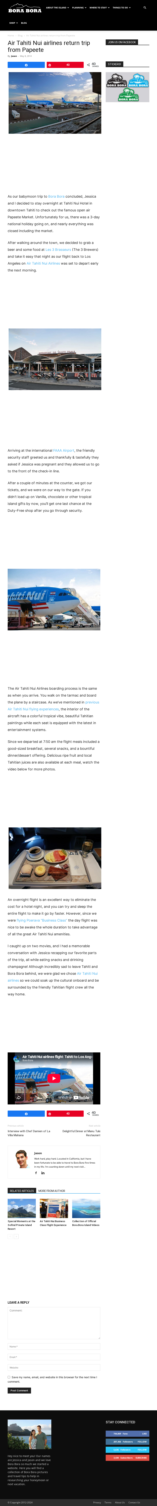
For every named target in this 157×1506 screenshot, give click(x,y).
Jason (14, 56)
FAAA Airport (63, 450)
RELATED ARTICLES (22, 1190)
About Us (120, 1502)
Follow (142, 1441)
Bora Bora (56, 196)
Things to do (120, 7)
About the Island (56, 7)
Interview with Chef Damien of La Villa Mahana (29, 1133)
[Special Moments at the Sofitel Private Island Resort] (22, 1208)
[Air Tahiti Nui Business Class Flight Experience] (54, 1208)
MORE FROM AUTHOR (51, 1190)
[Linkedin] (44, 1173)
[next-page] (16, 1236)
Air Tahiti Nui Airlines (43, 263)
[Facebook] (37, 1173)
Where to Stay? (98, 7)
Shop (12, 22)
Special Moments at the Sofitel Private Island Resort (21, 1225)
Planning (78, 7)
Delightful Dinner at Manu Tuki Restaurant (81, 1133)
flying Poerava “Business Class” (42, 920)
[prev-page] (10, 1236)
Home (11, 35)
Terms (108, 1502)
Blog (24, 22)
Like (144, 1433)
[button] (144, 8)
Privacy (97, 1502)
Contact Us (134, 1502)
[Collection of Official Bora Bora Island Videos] (86, 1208)
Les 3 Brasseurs (58, 250)
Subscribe (141, 1457)
